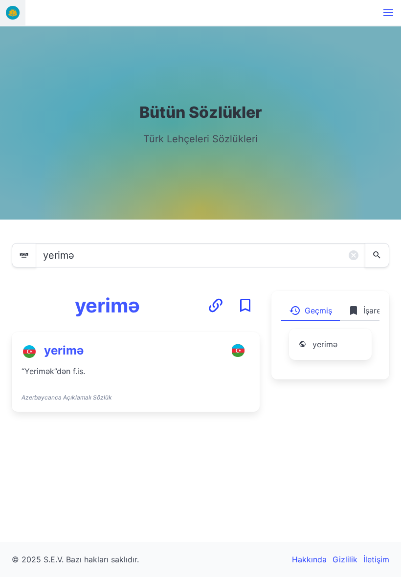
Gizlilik (345, 559)
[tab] (310, 310)
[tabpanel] (330, 350)
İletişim (376, 559)
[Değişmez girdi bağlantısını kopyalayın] (215, 305)
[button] (388, 12)
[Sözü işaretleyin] (245, 305)
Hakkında (309, 559)
